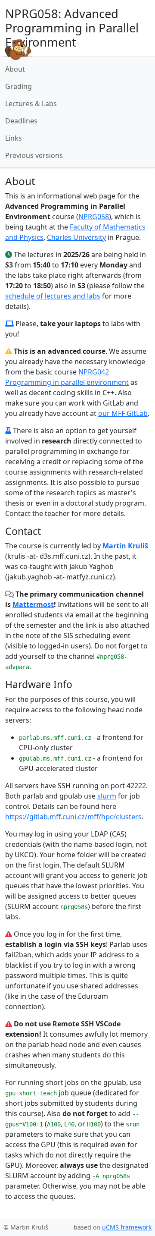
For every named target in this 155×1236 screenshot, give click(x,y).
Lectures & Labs (31, 103)
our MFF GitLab (123, 413)
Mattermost (33, 604)
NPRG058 (93, 216)
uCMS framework (127, 1227)
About (15, 69)
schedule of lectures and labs (52, 296)
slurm (106, 796)
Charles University (76, 237)
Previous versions (34, 155)
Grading (18, 86)
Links (13, 138)
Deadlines (21, 121)
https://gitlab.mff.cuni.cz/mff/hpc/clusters (73, 816)
